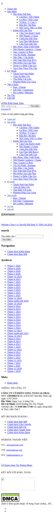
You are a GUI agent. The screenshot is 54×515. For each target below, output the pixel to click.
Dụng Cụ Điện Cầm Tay (25, 65)
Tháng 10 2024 (14, 303)
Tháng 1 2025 (14, 295)
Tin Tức (11, 95)
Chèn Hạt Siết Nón (28, 38)
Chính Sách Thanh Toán (18, 429)
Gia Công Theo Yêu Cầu (25, 68)
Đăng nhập (12, 383)
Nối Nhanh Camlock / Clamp (27, 49)
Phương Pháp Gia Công (24, 82)
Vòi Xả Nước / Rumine (24, 54)
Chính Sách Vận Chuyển (19, 424)
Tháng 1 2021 (14, 366)
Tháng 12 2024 (14, 298)
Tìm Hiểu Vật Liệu (22, 79)
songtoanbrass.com (14, 450)
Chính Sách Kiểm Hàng (18, 251)
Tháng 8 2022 (14, 352)
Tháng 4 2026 (14, 271)
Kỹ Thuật (11, 71)
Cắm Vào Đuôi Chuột (29, 33)
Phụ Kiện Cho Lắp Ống (24, 63)
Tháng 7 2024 (14, 311)
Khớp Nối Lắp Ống (22, 30)
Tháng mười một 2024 (17, 301)
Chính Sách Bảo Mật (17, 254)
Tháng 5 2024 (14, 317)
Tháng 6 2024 (14, 314)
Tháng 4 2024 (14, 320)
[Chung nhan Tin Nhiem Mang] (16, 465)
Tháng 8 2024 (14, 309)
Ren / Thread (19, 87)
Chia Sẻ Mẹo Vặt (21, 76)
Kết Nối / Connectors (23, 90)
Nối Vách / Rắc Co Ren (30, 27)
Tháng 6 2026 (14, 268)
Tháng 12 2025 (14, 276)
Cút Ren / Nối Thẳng (29, 17)
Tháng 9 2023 (14, 338)
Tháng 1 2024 (14, 328)
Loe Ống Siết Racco (29, 41)
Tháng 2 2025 (14, 293)
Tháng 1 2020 (14, 371)
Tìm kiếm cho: (8, 236)
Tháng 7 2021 (14, 363)
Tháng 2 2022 (14, 357)
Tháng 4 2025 (14, 287)
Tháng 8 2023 (14, 341)
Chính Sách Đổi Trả (16, 427)
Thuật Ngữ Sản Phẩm (23, 73)
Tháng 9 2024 (14, 306)
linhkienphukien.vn (14, 455)
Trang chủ (12, 9)
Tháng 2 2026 (14, 274)
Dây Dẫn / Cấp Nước (23, 57)
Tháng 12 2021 (14, 360)
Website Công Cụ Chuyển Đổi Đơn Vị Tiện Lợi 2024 (26, 224)
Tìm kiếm (35, 106)
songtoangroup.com (14, 445)
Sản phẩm (12, 11)
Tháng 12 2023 (14, 330)
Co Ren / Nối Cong (28, 19)
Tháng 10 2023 (14, 336)
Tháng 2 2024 (14, 325)
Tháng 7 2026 (14, 265)
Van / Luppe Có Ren (23, 52)
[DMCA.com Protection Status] (10, 501)
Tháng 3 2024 (14, 322)
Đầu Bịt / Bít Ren (27, 25)
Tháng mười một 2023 (17, 333)
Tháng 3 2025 (14, 290)
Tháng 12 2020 (14, 368)
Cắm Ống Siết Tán (28, 44)
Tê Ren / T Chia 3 (27, 22)
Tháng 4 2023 (14, 344)
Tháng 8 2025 (14, 279)
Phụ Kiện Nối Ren (22, 14)
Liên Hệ (11, 98)
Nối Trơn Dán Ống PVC (25, 60)
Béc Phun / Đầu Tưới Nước (26, 46)
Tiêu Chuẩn (12, 84)
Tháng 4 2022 (14, 355)
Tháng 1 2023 (14, 347)
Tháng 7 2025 (14, 282)
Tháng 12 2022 (14, 349)
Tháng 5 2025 (14, 284)
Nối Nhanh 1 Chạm (28, 36)
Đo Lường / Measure (23, 92)
